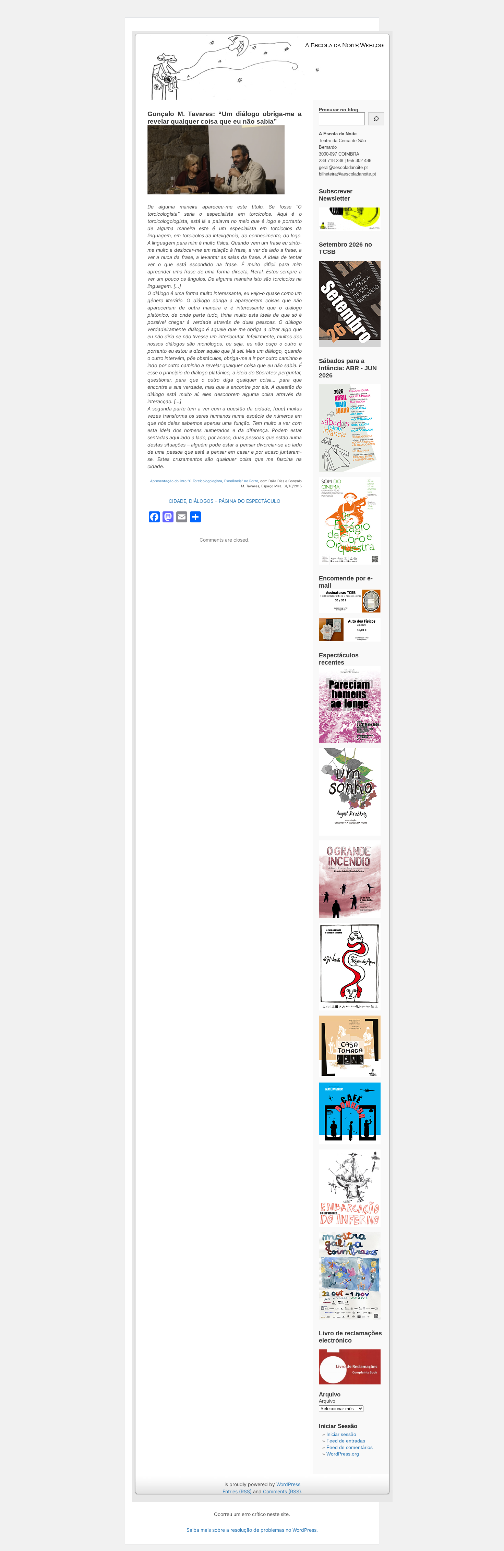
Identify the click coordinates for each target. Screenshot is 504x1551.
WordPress (288, 1484)
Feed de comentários (349, 1447)
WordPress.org (342, 1454)
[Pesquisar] (376, 118)
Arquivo (327, 1401)
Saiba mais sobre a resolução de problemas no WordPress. (252, 1530)
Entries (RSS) (237, 1491)
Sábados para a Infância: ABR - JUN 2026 (348, 368)
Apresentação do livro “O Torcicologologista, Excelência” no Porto (204, 481)
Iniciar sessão (341, 1434)
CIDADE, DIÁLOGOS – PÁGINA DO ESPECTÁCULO (224, 501)
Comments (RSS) (282, 1491)
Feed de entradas (345, 1441)
